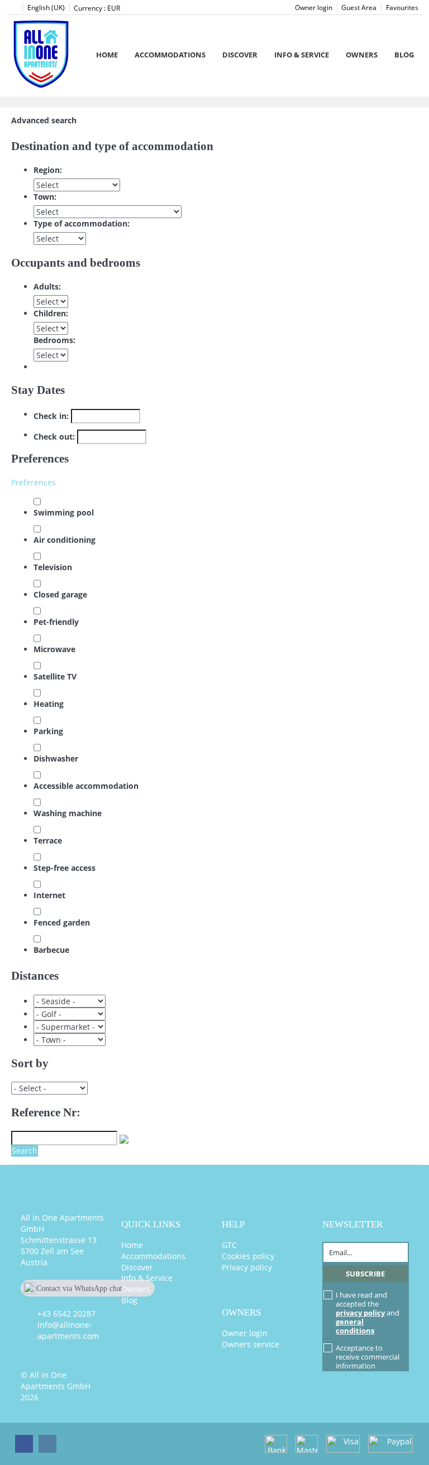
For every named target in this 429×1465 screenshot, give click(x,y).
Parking (48, 731)
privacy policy (360, 1313)
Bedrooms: (54, 340)
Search (24, 1150)
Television (53, 567)
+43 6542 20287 (66, 1313)
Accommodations (170, 55)
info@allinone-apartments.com (68, 1330)
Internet (49, 895)
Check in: (51, 416)
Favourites (402, 7)
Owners (362, 55)
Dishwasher (56, 758)
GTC (229, 1245)
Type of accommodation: (82, 223)
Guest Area (358, 7)
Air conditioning (65, 539)
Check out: (54, 436)
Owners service (250, 1344)
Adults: (47, 286)
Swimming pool (64, 512)
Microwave (54, 649)
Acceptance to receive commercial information (367, 1356)
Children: (51, 313)
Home (107, 55)
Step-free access (65, 867)
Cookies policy (248, 1256)
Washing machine (68, 813)
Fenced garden (62, 922)
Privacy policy (247, 1267)
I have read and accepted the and (367, 1312)
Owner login (313, 7)
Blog (404, 55)
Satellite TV (55, 676)
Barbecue (51, 949)
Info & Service (301, 55)
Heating (49, 703)
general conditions (355, 1326)
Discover (240, 55)
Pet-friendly (56, 621)
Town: (45, 196)
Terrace (48, 840)
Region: (48, 170)
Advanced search (44, 120)
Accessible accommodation (86, 785)
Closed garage (60, 594)
